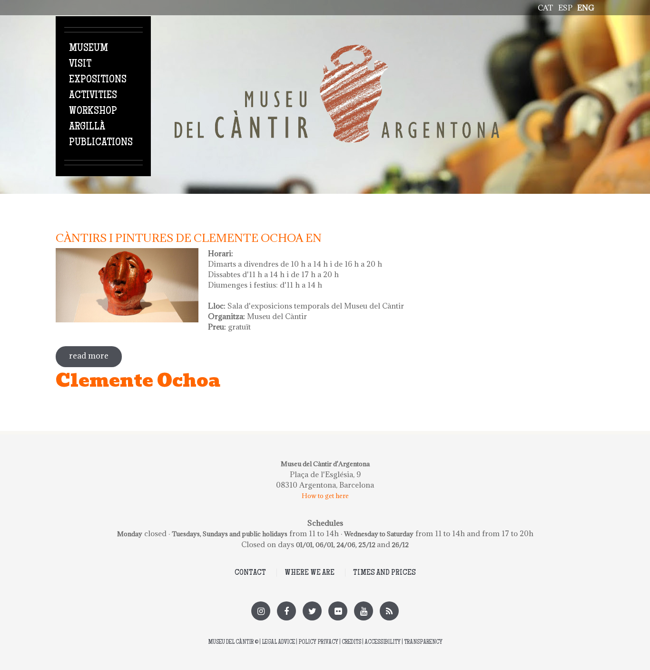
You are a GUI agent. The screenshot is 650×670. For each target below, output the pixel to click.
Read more (95, 355)
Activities (93, 95)
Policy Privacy (318, 643)
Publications (101, 143)
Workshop (93, 111)
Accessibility (382, 643)
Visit (80, 64)
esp (565, 7)
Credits (351, 643)
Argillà (87, 127)
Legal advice (278, 643)
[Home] (337, 50)
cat (545, 7)
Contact (250, 573)
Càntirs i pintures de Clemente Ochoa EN (189, 237)
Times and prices (384, 573)
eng (585, 7)
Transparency (423, 643)
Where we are (310, 573)
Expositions (98, 80)
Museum (88, 48)
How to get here (325, 495)
